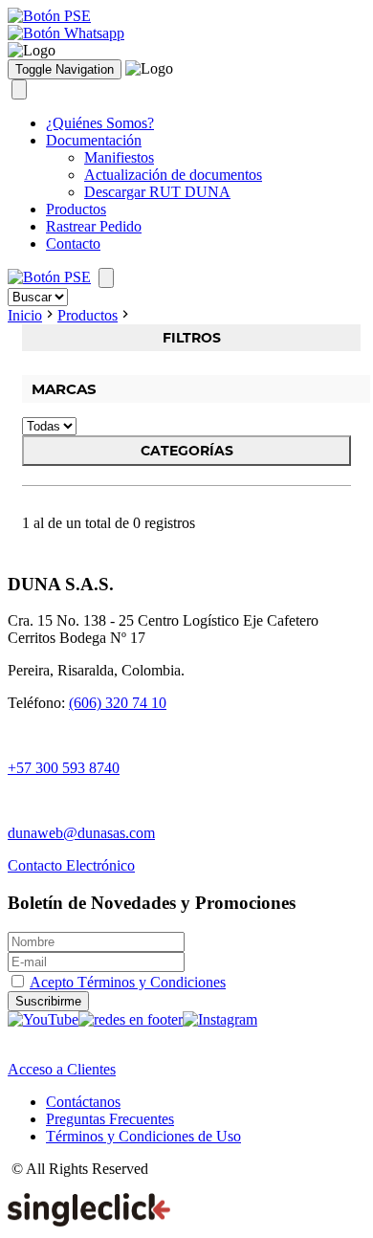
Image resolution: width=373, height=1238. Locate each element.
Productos (76, 209)
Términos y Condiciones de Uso (143, 1136)
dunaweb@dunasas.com (81, 833)
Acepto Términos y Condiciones (128, 982)
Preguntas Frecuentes (110, 1119)
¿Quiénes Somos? (100, 123)
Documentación (94, 140)
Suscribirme (48, 1001)
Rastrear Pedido (94, 226)
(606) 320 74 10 (117, 703)
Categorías (187, 450)
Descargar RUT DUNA (157, 192)
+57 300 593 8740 (64, 768)
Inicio (25, 315)
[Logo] (31, 50)
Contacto (73, 243)
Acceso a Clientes (62, 1069)
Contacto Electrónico (71, 865)
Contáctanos (83, 1102)
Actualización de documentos (173, 174)
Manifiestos (119, 157)
